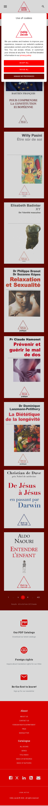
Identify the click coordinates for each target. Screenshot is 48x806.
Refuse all (24, 69)
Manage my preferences (24, 76)
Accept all (24, 63)
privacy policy (25, 55)
